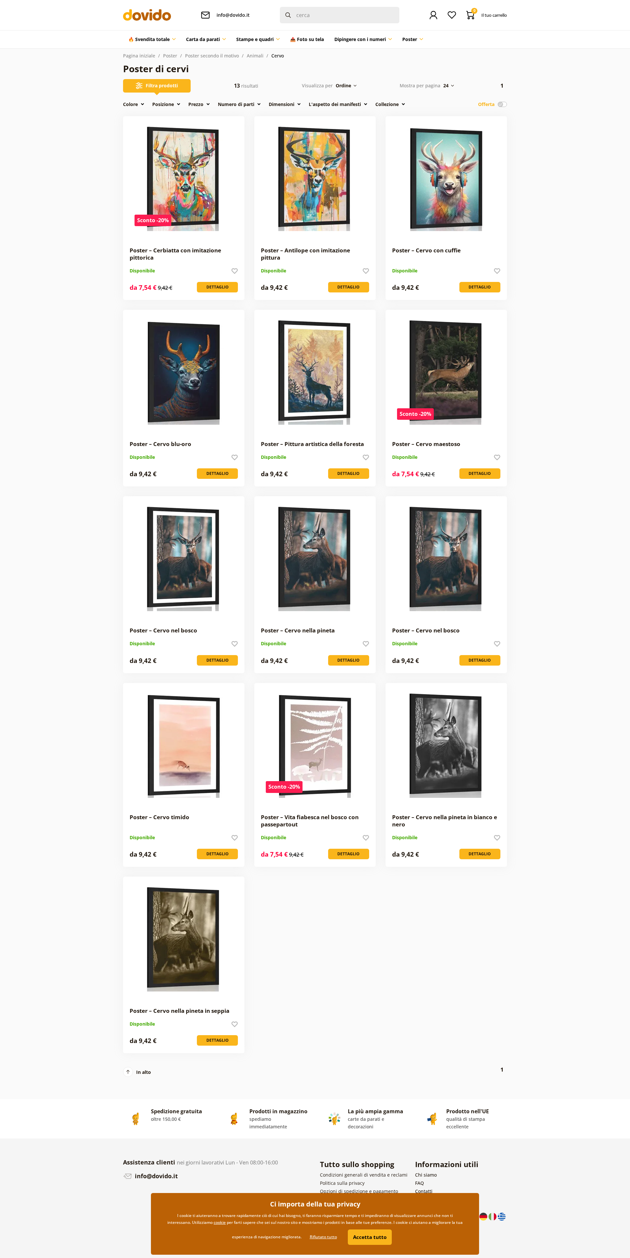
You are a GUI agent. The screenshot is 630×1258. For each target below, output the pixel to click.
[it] (493, 1216)
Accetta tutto (370, 1237)
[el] (502, 1216)
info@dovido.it (155, 1176)
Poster (170, 56)
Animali (255, 56)
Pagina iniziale (139, 56)
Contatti (423, 1191)
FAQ (419, 1183)
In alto (143, 1072)
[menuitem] (152, 39)
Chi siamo (426, 1175)
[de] (484, 1216)
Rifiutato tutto (323, 1237)
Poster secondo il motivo (212, 56)
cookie (220, 1222)
